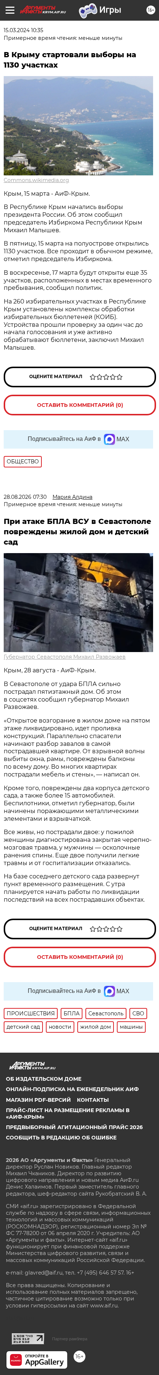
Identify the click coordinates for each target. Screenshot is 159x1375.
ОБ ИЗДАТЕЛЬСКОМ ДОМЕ (43, 1079)
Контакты (93, 1100)
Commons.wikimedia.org (36, 180)
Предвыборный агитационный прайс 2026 (74, 1127)
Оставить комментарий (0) (80, 405)
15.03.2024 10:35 (23, 30)
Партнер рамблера (69, 1339)
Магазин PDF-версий (38, 1100)
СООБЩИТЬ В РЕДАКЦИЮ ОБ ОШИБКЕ (61, 1137)
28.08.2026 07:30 (25, 497)
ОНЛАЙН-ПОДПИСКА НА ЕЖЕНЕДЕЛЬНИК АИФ (72, 1089)
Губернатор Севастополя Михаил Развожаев (65, 657)
